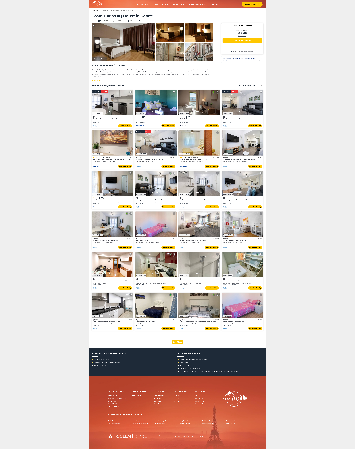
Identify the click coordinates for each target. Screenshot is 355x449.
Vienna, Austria (160, 423)
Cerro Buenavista (232, 284)
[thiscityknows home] (235, 399)
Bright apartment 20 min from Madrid (192, 200)
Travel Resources (159, 404)
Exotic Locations (113, 406)
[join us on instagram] (163, 436)
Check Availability (242, 40)
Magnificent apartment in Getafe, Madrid (106, 321)
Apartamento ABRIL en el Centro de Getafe (194, 159)
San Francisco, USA (208, 423)
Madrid (126, 10)
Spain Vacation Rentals (101, 365)
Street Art (176, 401)
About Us (198, 395)
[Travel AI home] (119, 436)
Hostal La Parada (185, 119)
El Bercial (143, 122)
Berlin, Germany (231, 423)
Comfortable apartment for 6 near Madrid (107, 119)
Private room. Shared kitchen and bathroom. (238, 281)
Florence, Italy (230, 421)
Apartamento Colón (143, 281)
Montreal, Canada (184, 423)
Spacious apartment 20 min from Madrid (149, 159)
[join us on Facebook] (159, 436)
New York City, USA (114, 423)
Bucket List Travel (114, 404)
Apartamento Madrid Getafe (145, 321)
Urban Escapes (113, 401)
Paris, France (112, 421)
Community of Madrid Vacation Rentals (107, 362)
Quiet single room (142, 240)
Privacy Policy (200, 401)
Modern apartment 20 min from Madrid (106, 240)
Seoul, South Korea (185, 421)
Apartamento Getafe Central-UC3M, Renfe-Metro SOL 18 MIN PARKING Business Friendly (209, 371)
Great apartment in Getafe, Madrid (234, 240)
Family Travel (136, 395)
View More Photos (100, 59)
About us (214, 4)
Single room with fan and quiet (233, 321)
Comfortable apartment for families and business (239, 159)
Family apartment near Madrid (233, 119)
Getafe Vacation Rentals (102, 359)
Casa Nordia (140, 119)
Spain (104, 10)
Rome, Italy (135, 421)
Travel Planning (159, 395)
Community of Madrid (115, 10)
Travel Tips (176, 398)
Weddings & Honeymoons (117, 398)
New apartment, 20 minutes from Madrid (149, 200)
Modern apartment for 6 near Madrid (235, 200)
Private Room (184, 281)
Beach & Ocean (113, 395)
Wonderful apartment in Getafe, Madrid (193, 240)
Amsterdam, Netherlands (140, 423)
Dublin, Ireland (207, 421)
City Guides (176, 395)
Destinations (158, 401)
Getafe (132, 10)
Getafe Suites (97, 200)
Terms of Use (199, 404)
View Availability (125, 126)
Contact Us (199, 398)
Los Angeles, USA (161, 421)
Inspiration (157, 398)
